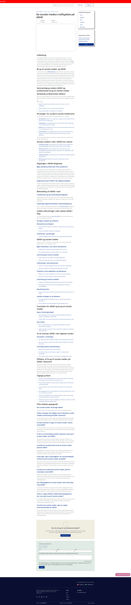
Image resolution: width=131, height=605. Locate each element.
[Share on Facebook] (67, 21)
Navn (40, 549)
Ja (41, 546)
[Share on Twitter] (69, 21)
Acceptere (25, 602)
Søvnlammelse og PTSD (84, 39)
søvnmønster (52, 292)
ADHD (72, 61)
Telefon (58, 549)
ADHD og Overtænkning (84, 38)
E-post (76, 549)
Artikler (40, 11)
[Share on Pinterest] (74, 21)
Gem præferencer (18, 602)
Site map (89, 603)
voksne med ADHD (55, 216)
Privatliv (92, 603)
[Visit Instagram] (71, 21)
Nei (45, 546)
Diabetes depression (83, 41)
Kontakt (67, 597)
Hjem (37, 11)
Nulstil (12, 601)
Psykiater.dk (44, 602)
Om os (67, 594)
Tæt (4, 601)
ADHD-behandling (64, 206)
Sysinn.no (70, 602)
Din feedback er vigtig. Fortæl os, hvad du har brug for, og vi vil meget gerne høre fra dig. (58, 553)
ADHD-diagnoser (54, 391)
